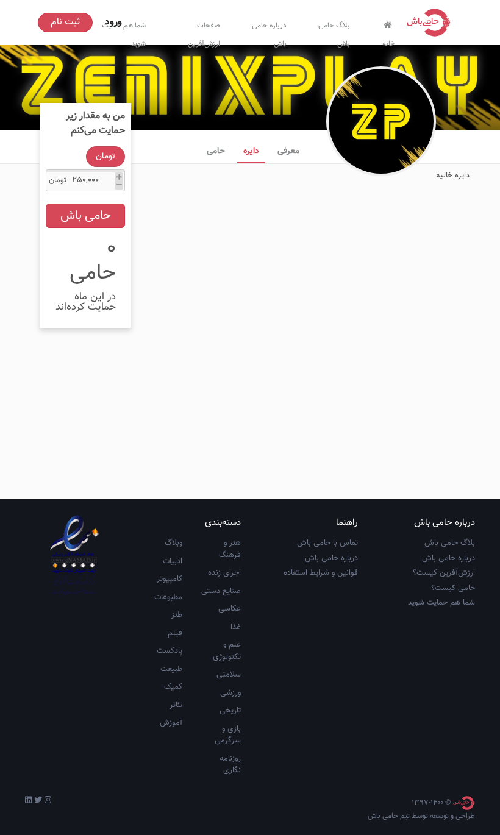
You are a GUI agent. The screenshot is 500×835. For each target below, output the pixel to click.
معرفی (288, 151)
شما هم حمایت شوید (441, 603)
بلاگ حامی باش (334, 32)
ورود (113, 22)
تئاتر (176, 705)
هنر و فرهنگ (230, 549)
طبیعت (171, 669)
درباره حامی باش (269, 32)
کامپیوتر (169, 579)
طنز (176, 615)
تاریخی (230, 711)
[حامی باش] (431, 22)
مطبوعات (168, 597)
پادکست (169, 651)
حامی (216, 151)
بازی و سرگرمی (228, 735)
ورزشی (230, 693)
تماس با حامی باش (327, 543)
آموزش (171, 723)
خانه (388, 41)
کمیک (173, 687)
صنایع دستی (221, 591)
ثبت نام (65, 22)
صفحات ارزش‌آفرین (204, 32)
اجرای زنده (224, 573)
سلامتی (228, 675)
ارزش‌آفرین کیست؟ (444, 573)
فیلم (175, 633)
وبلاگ (173, 543)
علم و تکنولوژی (227, 651)
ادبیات (172, 561)
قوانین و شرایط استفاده (321, 573)
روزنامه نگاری (230, 765)
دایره (251, 151)
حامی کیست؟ (453, 588)
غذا (235, 627)
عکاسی (229, 609)
